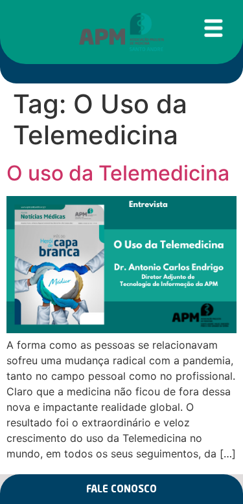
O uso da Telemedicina (117, 173)
